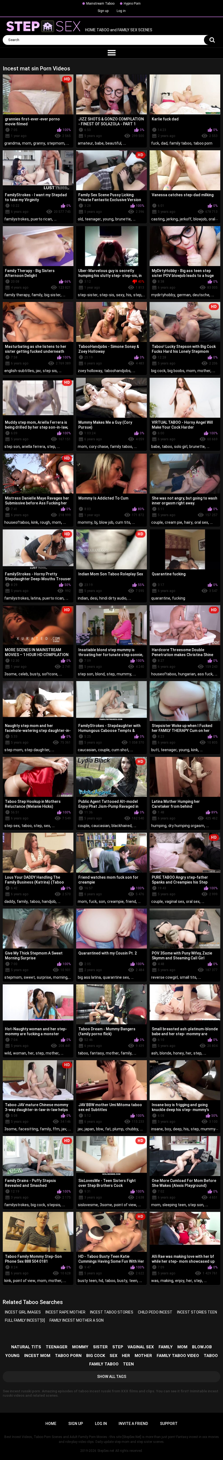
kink (34, 522)
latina (36, 598)
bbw (99, 1129)
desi (93, 598)
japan (89, 1129)
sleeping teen (174, 1205)
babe (99, 143)
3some (10, 674)
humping (158, 825)
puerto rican (41, 219)
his (128, 295)
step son (12, 446)
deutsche (201, 295)
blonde (165, 1053)
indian (83, 598)
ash (154, 1053)
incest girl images (23, 1312)
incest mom (37, 1355)
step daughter (36, 750)
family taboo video (178, 1355)
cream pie (173, 522)
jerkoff (185, 219)
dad (164, 143)
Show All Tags (111, 1376)
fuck (155, 143)
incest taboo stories (111, 1312)
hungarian (187, 674)
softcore (49, 674)
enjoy (179, 1280)
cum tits (122, 522)
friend (131, 901)
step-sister (88, 295)
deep (177, 1129)
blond (100, 674)
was (155, 1280)
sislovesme (88, 1205)
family (37, 295)
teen (133, 1280)
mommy (85, 522)
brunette (123, 219)
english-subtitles (19, 371)
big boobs (176, 371)
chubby (131, 1129)
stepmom (55, 143)
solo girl (180, 446)
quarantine (160, 598)
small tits (188, 977)
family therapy (17, 295)
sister (100, 1346)
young (108, 219)
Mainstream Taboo (100, 3)
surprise (44, 977)
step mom (13, 750)
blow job (106, 522)
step (137, 295)
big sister (52, 295)
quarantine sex (116, 977)
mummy (124, 674)
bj (95, 522)
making (166, 1280)
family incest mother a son (76, 1320)
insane (157, 1129)
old (80, 219)
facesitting (28, 1129)
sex (47, 825)
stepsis (53, 1205)
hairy (188, 522)
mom (26, 143)
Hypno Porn (132, 3)
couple (157, 522)
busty (35, 674)
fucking (178, 598)
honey (178, 1053)
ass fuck (205, 674)
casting (158, 219)
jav (38, 371)
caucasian (87, 750)
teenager (93, 219)
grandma (12, 143)
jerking (172, 219)
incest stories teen (197, 1312)
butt (155, 750)
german (184, 295)
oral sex (201, 522)
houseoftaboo (16, 522)
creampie (115, 901)
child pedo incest (155, 1312)
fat (108, 1129)
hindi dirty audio (112, 598)
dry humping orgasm (186, 825)
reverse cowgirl (164, 977)
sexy (120, 295)
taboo (167, 446)
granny (39, 143)
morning (60, 977)
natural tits (26, 1346)
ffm (56, 1129)
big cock (158, 371)
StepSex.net (105, 1451)
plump (118, 1129)
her (31, 1053)
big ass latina (89, 977)
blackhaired (122, 825)
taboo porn (202, 143)
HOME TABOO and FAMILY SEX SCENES (118, 30)
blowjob (200, 219)
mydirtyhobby (163, 295)
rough (45, 522)
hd (101, 1280)
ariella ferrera (33, 446)
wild (7, 1053)
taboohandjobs (117, 371)
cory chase (98, 446)
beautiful (113, 143)
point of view (125, 1205)
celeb (23, 674)
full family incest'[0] (25, 1320)
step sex (12, 825)
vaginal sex (174, 901)
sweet (29, 977)
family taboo (180, 143)
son (102, 901)
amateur (85, 143)
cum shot (120, 750)
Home (50, 1423)
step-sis (107, 295)
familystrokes (16, 219)
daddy (9, 901)
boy (168, 1129)
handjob (49, 901)
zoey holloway (90, 371)
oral (212, 219)
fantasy (97, 1053)
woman (19, 1053)
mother (203, 371)
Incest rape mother (65, 1312)
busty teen (87, 1280)
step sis (50, 371)
